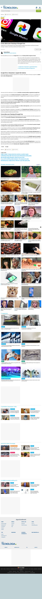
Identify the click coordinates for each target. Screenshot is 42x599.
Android (12, 523)
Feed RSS (6, 547)
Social (2, 534)
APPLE (3, 361)
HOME (1, 16)
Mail (36, 8)
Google (6, 146)
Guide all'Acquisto (35, 525)
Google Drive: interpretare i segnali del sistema (28, 66)
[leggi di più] (40, 52)
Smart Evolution (24, 525)
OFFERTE (3, 326)
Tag (26, 547)
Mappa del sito (16, 547)
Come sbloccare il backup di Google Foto (27, 68)
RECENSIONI (33, 415)
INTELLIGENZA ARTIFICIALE (6, 378)
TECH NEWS (24, 326)
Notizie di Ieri (3, 525)
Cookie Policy (22, 571)
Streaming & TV (4, 535)
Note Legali (14, 571)
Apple (12, 525)
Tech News (3, 526)
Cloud (2, 146)
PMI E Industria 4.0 (35, 532)
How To (33, 523)
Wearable (23, 523)
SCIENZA (23, 361)
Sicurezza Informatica (24, 533)
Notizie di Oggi (3, 523)
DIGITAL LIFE (13, 452)
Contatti (36, 547)
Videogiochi (3, 537)
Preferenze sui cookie (28, 571)
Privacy (18, 571)
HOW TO (4, 16)
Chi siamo (10, 571)
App (12, 526)
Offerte (2, 529)
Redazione (13, 532)
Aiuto (32, 571)
